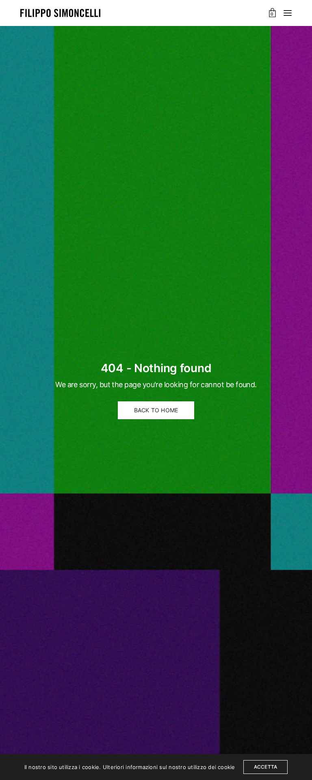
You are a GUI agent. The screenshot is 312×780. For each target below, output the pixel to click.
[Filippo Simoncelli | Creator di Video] (60, 13)
